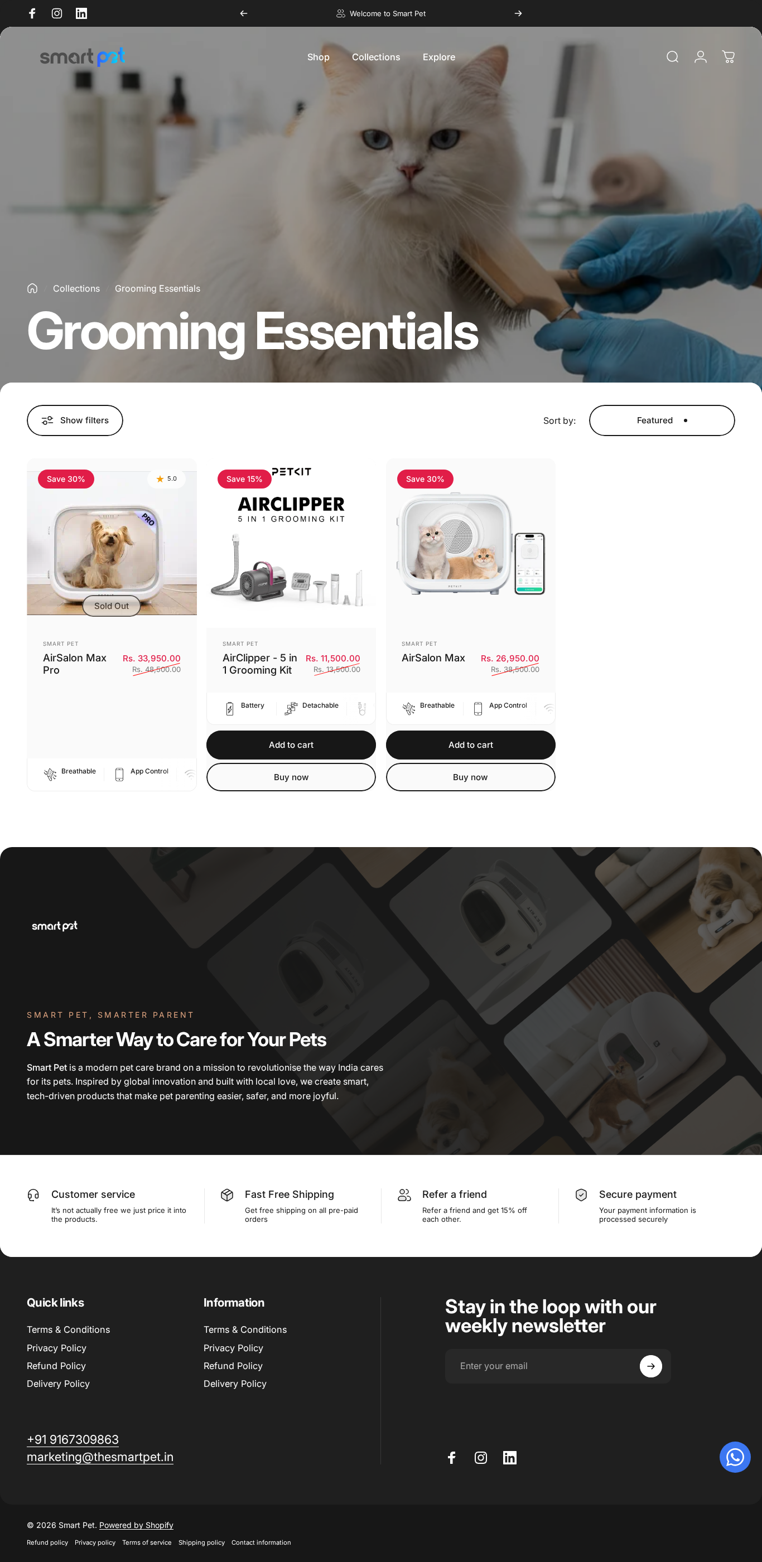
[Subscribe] (651, 1366)
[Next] (518, 13)
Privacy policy (95, 1542)
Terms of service (147, 1542)
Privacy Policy (56, 1347)
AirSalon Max (433, 657)
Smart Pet (61, 643)
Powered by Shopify (136, 1525)
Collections (76, 288)
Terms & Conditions (68, 1329)
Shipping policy (202, 1542)
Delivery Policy (58, 1383)
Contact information (261, 1542)
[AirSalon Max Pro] (112, 543)
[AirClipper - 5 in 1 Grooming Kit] (291, 543)
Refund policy (47, 1542)
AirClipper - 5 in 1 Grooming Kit (260, 663)
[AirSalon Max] (471, 543)
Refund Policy (56, 1365)
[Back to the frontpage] (32, 288)
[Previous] (244, 13)
